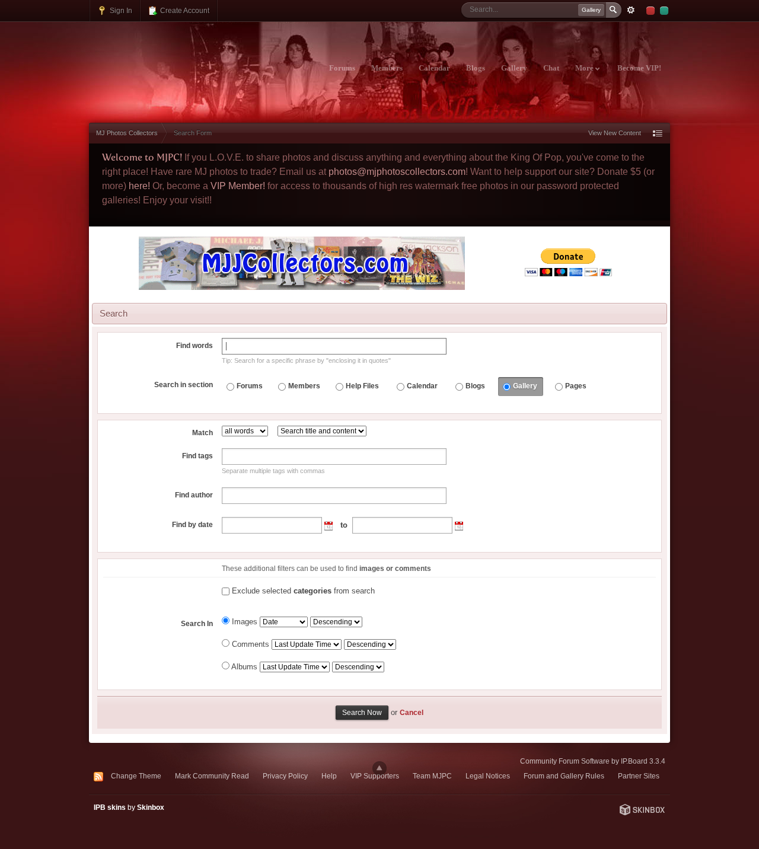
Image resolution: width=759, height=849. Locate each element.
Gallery (514, 68)
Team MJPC (432, 776)
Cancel (411, 712)
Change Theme (136, 776)
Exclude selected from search (303, 590)
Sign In (120, 10)
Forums (342, 68)
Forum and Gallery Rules (564, 776)
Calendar (434, 68)
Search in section (183, 385)
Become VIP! (639, 68)
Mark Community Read (212, 776)
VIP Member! (238, 186)
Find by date (192, 525)
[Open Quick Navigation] (657, 133)
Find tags (197, 456)
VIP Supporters (374, 776)
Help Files (362, 386)
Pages (575, 386)
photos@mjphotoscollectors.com (397, 172)
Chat (551, 68)
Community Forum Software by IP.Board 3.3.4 (592, 761)
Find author (194, 495)
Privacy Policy (285, 776)
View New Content (614, 132)
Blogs (475, 68)
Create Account (183, 10)
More (585, 68)
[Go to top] (379, 768)
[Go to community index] (193, 61)
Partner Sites (638, 776)
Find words (194, 345)
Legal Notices (487, 776)
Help (329, 776)
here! (139, 186)
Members (387, 68)
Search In (197, 624)
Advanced (631, 10)
